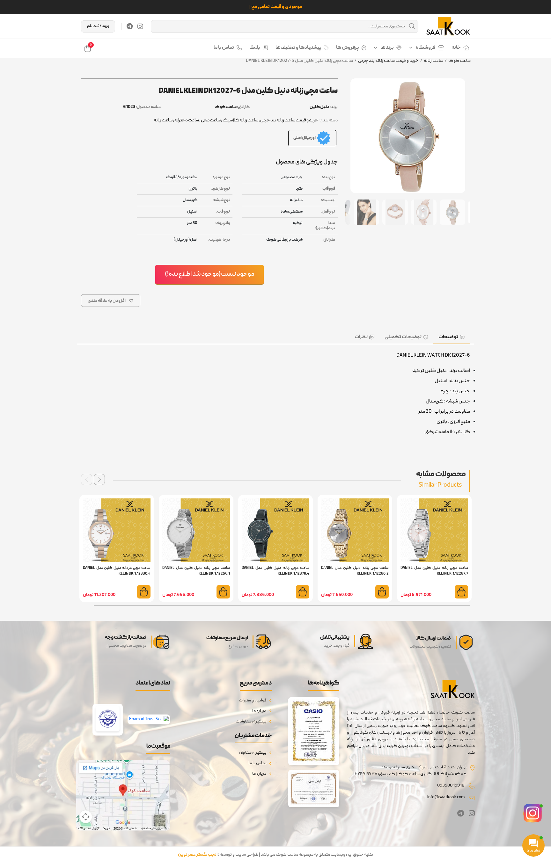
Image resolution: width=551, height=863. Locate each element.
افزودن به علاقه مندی (107, 301)
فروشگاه (426, 47)
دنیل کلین (319, 107)
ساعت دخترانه (186, 120)
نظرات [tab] (361, 337)
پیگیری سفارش (253, 753)
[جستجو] (412, 26)
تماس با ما (224, 47)
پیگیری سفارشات (251, 721)
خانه (456, 47)
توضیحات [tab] (448, 337)
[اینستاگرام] (140, 26)
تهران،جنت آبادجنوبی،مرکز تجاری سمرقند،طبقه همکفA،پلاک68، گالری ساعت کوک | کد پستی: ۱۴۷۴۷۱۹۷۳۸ (410, 770)
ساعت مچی (211, 120)
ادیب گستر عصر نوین (197, 855)
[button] (99, 479)
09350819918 (451, 785)
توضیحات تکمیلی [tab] (403, 337)
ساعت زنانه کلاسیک (240, 120)
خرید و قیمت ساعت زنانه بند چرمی (388, 61)
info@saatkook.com (446, 797)
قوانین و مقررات (253, 700)
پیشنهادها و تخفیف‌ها (298, 47)
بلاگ (254, 47)
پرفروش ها (347, 47)
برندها (387, 47)
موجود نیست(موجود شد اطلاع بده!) (209, 274)
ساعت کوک (459, 61)
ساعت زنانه (433, 61)
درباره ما (259, 711)
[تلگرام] (130, 26)
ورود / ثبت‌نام (98, 26)
